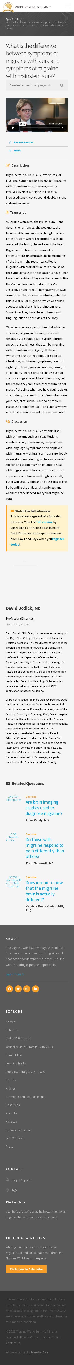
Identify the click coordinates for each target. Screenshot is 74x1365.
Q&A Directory (14, 19)
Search (10, 1022)
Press (9, 1146)
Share (17, 150)
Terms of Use (50, 1337)
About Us (11, 1113)
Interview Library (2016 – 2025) (25, 1072)
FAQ (14, 1190)
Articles (10, 1088)
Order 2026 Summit (18, 1038)
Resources (13, 1105)
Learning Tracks (16, 1063)
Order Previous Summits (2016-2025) (29, 1047)
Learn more (14, 974)
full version (44, 522)
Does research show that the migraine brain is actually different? (44, 890)
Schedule (12, 1030)
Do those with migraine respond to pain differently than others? (45, 847)
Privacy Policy (29, 1337)
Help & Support (22, 1180)
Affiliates (11, 1121)
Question (31, 796)
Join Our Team (15, 1138)
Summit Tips (14, 1055)
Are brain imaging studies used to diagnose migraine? (44, 807)
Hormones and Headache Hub (25, 1097)
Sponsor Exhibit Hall (18, 1130)
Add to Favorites (23, 142)
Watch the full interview (32, 510)
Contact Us (13, 1343)
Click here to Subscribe (26, 1269)
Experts (11, 1080)
